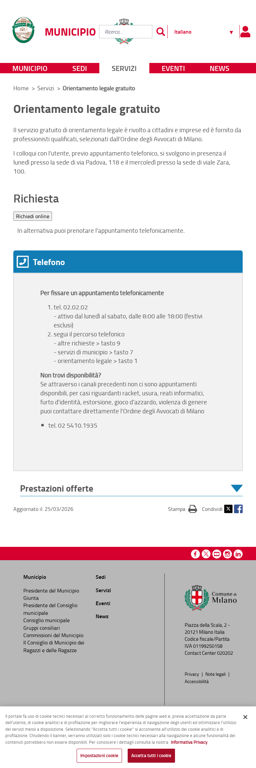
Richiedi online (32, 216)
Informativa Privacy (189, 742)
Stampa (182, 509)
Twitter (228, 509)
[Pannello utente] (245, 31)
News (219, 68)
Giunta (31, 597)
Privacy (192, 673)
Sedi (79, 68)
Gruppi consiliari (41, 627)
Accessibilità (197, 681)
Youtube (216, 554)
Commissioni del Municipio (53, 635)
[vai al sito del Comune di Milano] (211, 599)
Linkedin (238, 554)
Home (21, 88)
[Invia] (160, 31)
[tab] (128, 261)
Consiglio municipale (46, 620)
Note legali (216, 673)
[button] (131, 488)
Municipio (29, 68)
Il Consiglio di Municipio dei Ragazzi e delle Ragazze (53, 646)
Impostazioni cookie (99, 755)
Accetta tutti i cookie (151, 755)
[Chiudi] (245, 717)
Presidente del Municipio (51, 590)
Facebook (238, 509)
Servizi (124, 68)
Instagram (227, 554)
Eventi (173, 68)
